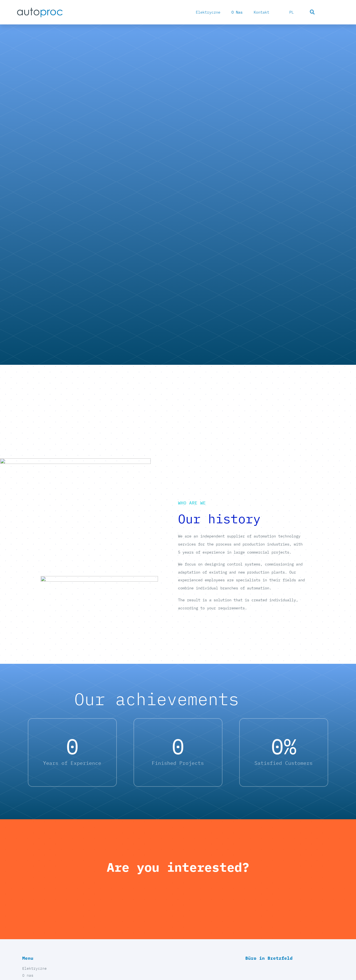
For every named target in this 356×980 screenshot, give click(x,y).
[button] (312, 12)
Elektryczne (208, 12)
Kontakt (261, 12)
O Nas (237, 12)
